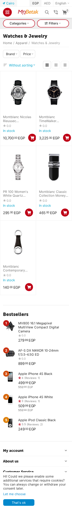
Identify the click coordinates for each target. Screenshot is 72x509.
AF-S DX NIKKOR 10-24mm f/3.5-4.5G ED (38, 352)
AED (47, 3)
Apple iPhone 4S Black (35, 374)
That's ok (19, 503)
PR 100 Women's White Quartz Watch (15, 193)
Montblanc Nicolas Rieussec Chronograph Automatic (17, 119)
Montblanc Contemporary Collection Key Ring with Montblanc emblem (17, 268)
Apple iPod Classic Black (37, 420)
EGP (35, 3)
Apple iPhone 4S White (35, 397)
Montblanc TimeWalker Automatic (47, 119)
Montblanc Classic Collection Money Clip (53, 193)
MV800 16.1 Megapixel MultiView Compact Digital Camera (38, 327)
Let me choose (14, 494)
